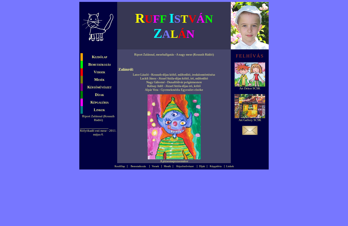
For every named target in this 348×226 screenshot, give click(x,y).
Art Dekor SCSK (249, 88)
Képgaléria (99, 102)
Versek (99, 72)
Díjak (99, 95)
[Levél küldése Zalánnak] (250, 134)
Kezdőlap (99, 57)
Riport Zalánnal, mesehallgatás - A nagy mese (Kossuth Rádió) (174, 54)
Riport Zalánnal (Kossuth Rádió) (98, 118)
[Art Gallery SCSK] (250, 117)
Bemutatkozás (99, 64)
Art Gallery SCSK (250, 120)
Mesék (99, 80)
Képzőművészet (99, 87)
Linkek (99, 110)
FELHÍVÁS (250, 55)
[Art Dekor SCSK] (250, 85)
